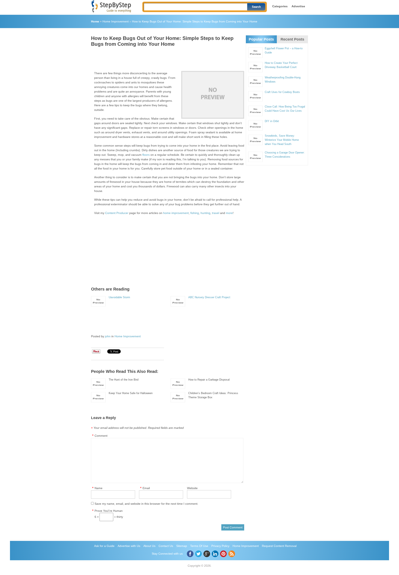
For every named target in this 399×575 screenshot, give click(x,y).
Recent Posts (292, 39)
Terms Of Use (199, 546)
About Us (149, 546)
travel (215, 213)
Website (192, 488)
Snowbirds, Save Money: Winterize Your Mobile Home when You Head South (282, 140)
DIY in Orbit (272, 121)
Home (95, 21)
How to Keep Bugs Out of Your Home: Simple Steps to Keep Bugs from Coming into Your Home (194, 21)
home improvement (176, 213)
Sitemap (181, 546)
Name (98, 488)
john (108, 336)
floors (146, 154)
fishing (194, 213)
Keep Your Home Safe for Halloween (131, 393)
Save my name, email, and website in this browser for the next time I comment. (146, 503)
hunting (205, 213)
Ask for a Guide (104, 546)
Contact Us (166, 546)
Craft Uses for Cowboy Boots (282, 92)
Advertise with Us (129, 546)
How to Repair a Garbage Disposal (209, 379)
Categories (280, 6)
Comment (101, 436)
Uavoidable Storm (119, 297)
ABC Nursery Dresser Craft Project (209, 297)
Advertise (298, 6)
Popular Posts (261, 39)
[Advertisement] (166, 57)
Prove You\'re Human (109, 511)
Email (146, 488)
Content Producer (116, 213)
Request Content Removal (279, 546)
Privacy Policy (220, 546)
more (229, 213)
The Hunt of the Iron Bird (123, 379)
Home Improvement (115, 21)
